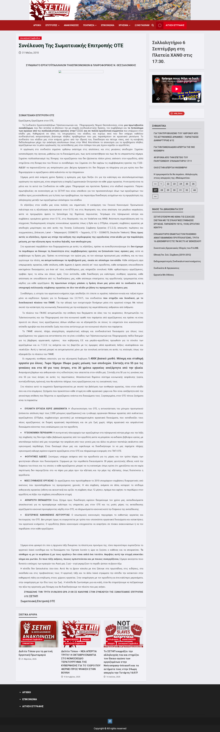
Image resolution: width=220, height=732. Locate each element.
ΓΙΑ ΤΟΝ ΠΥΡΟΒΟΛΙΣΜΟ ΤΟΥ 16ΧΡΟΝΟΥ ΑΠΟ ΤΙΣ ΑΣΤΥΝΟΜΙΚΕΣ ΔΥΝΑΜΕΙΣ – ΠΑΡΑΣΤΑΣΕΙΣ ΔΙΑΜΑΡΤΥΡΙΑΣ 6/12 (176, 137)
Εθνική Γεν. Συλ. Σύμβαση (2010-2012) (172, 255)
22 (168, 184)
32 (187, 190)
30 (174, 190)
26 (193, 184)
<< (155, 184)
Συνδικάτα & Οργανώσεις (166, 268)
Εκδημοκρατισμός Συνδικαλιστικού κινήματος (177, 261)
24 (180, 184)
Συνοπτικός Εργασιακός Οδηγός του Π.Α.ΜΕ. (176, 248)
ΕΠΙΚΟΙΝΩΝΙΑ (107, 25)
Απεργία (85, 639)
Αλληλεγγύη (112, 639)
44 (194, 190)
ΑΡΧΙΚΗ (37, 25)
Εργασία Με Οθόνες (164, 275)
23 (174, 184)
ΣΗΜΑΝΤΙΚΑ (28, 643)
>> (155, 196)
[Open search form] (153, 25)
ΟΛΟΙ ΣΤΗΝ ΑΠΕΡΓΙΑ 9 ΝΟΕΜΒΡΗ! (170, 167)
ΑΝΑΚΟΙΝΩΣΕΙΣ (71, 25)
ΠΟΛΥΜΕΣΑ (88, 25)
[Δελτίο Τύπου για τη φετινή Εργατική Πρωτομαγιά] (38, 633)
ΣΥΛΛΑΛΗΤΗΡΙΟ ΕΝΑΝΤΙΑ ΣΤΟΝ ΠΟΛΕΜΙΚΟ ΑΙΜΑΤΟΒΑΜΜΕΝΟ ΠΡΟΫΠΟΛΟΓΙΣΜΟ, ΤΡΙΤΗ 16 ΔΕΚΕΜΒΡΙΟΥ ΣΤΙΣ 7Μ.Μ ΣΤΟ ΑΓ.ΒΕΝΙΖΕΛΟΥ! (177, 238)
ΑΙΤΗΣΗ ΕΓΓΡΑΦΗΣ (175, 25)
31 (180, 190)
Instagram (143, 25)
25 (187, 184)
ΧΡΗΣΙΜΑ (123, 25)
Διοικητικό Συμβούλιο (30, 38)
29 (168, 190)
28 (161, 190)
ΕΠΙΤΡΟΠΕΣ (51, 25)
